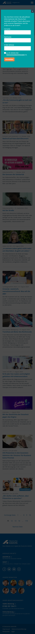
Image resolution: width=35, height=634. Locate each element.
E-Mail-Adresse (9, 45)
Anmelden (9, 59)
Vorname (7, 29)
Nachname (7, 37)
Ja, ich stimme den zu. (16, 54)
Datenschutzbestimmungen (15, 55)
